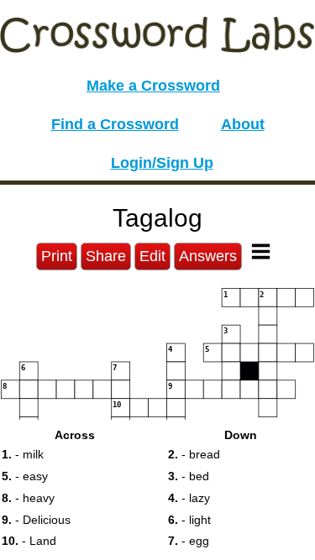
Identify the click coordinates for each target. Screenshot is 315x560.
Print (56, 256)
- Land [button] (29, 540)
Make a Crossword (153, 85)
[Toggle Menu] (261, 251)
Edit (152, 256)
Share (106, 256)
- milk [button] (23, 454)
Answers (208, 256)
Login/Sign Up (162, 162)
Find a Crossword (115, 124)
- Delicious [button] (36, 519)
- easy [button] (25, 476)
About (243, 124)
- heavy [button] (28, 498)
